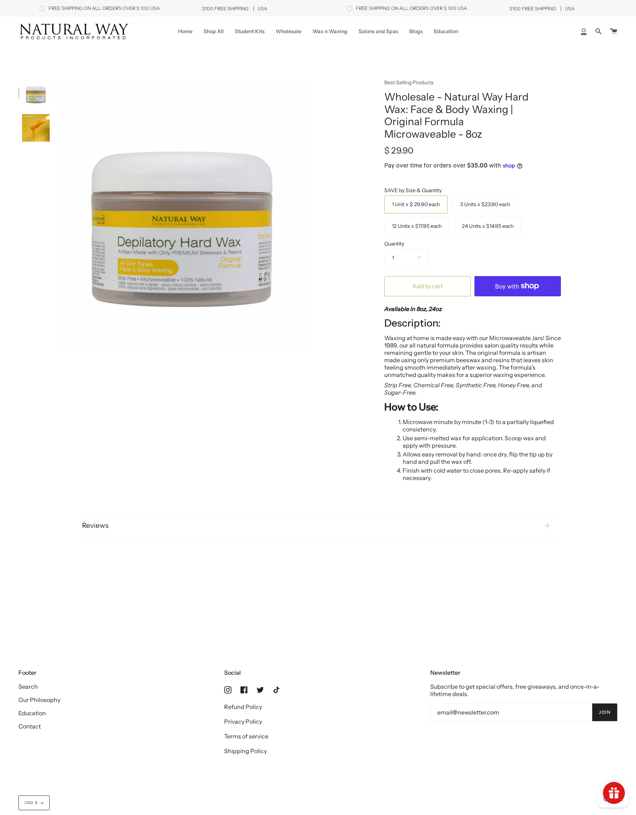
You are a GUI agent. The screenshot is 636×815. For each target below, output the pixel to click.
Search (28, 686)
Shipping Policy (245, 751)
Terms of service (246, 736)
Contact (29, 726)
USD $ (31, 802)
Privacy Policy (243, 721)
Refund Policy (243, 706)
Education (32, 713)
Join (605, 712)
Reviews (95, 525)
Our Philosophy (39, 699)
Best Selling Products (409, 82)
